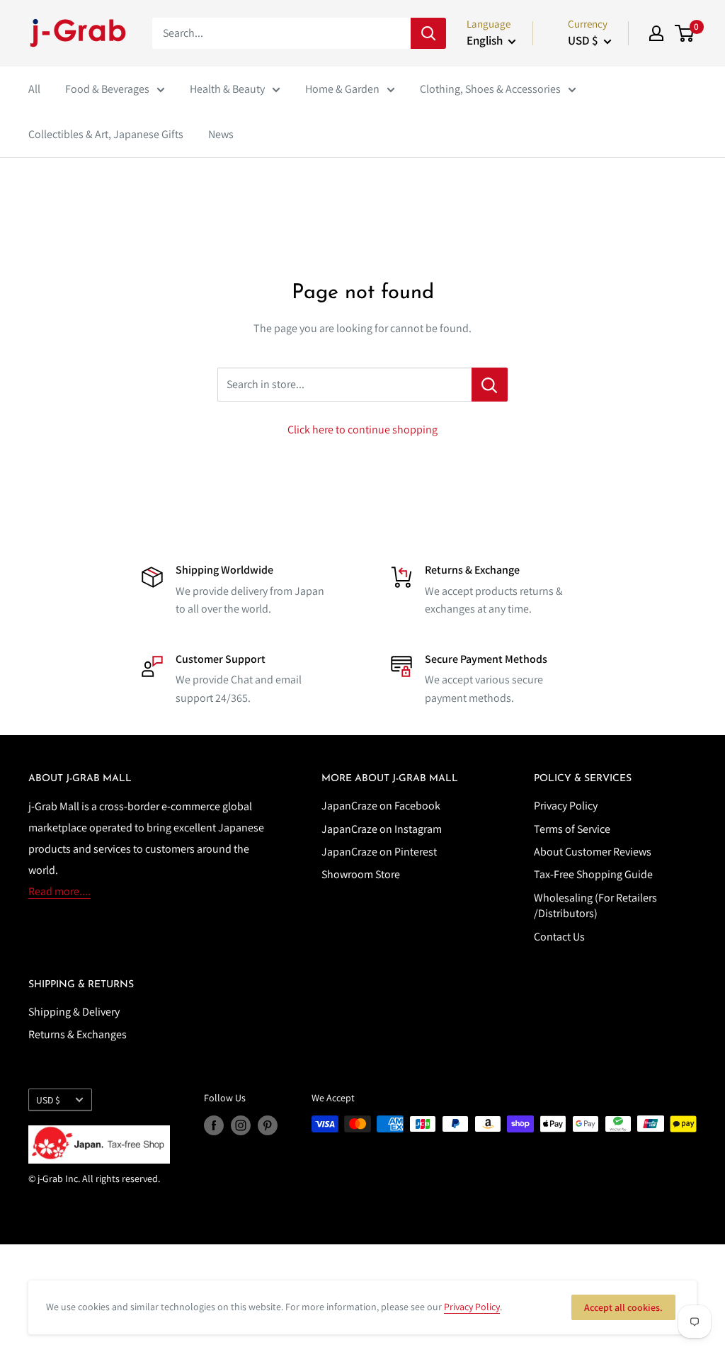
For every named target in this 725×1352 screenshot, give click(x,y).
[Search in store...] (490, 385)
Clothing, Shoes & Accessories (490, 88)
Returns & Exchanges (77, 1034)
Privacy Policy (566, 805)
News (221, 134)
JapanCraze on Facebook (380, 805)
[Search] (428, 33)
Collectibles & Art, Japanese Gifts (105, 134)
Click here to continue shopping (362, 429)
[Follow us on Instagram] (241, 1125)
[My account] (656, 33)
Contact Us (559, 936)
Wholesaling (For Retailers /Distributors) (595, 905)
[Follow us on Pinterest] (268, 1125)
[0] (685, 33)
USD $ (48, 1099)
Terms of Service (572, 829)
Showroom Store (360, 874)
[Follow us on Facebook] (214, 1125)
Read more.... (59, 891)
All (34, 88)
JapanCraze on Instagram (381, 829)
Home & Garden (342, 88)
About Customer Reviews (592, 851)
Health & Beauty (227, 88)
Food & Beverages (107, 88)
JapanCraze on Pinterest (379, 851)
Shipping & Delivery (74, 1011)
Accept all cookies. (623, 1307)
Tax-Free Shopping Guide (593, 874)
